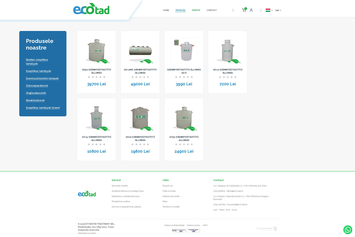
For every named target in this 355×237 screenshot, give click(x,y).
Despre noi (168, 186)
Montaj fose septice (121, 201)
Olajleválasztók (36, 92)
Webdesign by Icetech (87, 233)
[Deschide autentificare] (251, 10)
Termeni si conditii (171, 206)
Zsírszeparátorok (37, 85)
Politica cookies (193, 225)
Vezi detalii (97, 94)
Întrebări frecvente (171, 196)
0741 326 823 (219, 204)
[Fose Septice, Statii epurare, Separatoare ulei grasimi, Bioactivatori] (91, 8)
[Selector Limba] (269, 10)
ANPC (205, 225)
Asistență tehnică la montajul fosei (128, 191)
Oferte (196, 10)
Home (166, 10)
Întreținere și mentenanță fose (126, 196)
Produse (180, 10)
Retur (165, 201)
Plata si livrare (169, 191)
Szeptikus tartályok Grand (43, 107)
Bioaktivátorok (35, 100)
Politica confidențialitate (174, 225)
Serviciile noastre (120, 186)
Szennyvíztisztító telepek (42, 78)
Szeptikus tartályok (38, 70)
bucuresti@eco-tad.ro (237, 204)
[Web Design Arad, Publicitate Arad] (266, 228)
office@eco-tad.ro (235, 191)
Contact (212, 10)
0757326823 (219, 191)
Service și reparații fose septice (126, 206)
